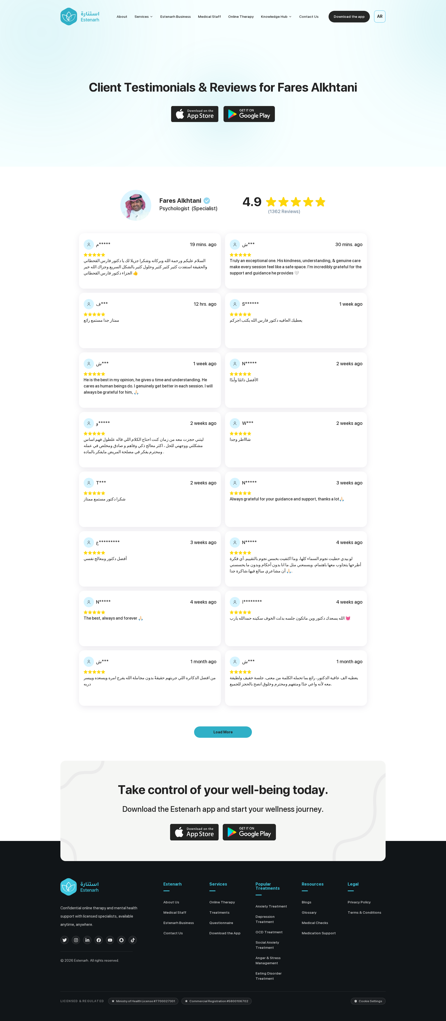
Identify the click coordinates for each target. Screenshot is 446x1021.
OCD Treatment (269, 932)
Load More (223, 732)
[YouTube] (110, 940)
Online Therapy (241, 16)
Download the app (349, 16)
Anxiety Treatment (271, 906)
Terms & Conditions (364, 912)
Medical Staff (209, 16)
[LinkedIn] (87, 940)
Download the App (225, 933)
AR (380, 16)
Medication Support (319, 933)
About (122, 16)
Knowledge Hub (274, 16)
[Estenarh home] (79, 887)
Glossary (309, 912)
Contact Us (308, 16)
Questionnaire (221, 923)
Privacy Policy (359, 902)
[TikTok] (133, 940)
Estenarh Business (175, 16)
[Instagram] (76, 940)
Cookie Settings (370, 1001)
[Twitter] (64, 940)
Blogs (306, 902)
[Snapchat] (121, 940)
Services (141, 16)
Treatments (219, 912)
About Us (171, 902)
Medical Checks (315, 923)
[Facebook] (98, 940)
